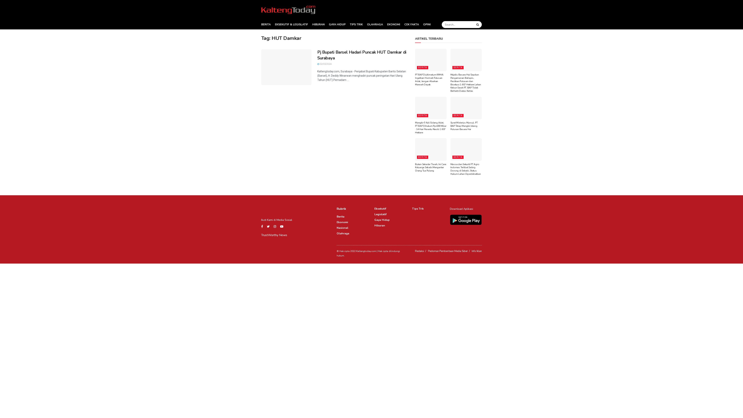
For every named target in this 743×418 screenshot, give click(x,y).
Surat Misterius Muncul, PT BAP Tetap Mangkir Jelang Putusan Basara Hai (464, 126)
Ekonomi (393, 24)
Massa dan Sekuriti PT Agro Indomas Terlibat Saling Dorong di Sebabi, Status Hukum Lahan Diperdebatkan (465, 169)
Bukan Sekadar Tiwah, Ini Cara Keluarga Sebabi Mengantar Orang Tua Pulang (430, 167)
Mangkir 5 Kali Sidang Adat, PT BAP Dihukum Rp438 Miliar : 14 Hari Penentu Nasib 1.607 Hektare (430, 127)
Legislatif (380, 214)
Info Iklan (477, 251)
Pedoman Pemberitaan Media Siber (448, 251)
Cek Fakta (411, 24)
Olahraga (375, 24)
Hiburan (318, 24)
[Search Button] (478, 24)
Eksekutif (380, 209)
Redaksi (419, 251)
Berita (266, 24)
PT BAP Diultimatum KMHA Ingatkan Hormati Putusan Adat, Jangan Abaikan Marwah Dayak (429, 79)
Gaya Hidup (337, 24)
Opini (427, 24)
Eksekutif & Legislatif (291, 24)
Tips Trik (356, 24)
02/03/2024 (325, 64)
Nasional (342, 228)
